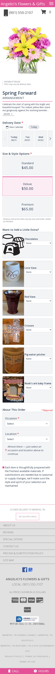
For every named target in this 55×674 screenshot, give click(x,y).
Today (34, 127)
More (7, 113)
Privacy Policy (13, 656)
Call (14, 671)
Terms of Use (27, 661)
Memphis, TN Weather (13, 645)
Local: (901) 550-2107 (27, 584)
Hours (43, 671)
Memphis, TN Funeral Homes (19, 635)
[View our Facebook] (24, 571)
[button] (46, 13)
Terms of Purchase (36, 656)
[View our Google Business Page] (30, 571)
